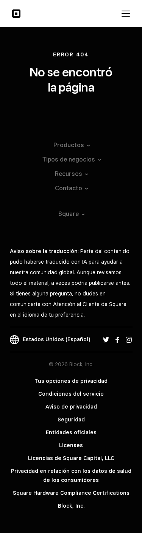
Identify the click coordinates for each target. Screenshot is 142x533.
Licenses (71, 445)
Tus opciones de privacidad (71, 381)
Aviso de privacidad (71, 407)
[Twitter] (106, 339)
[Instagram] (129, 339)
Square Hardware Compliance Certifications (71, 493)
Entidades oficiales (71, 432)
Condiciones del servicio (71, 394)
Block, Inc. (71, 506)
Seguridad (71, 419)
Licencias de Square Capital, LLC (71, 458)
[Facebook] (117, 339)
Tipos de (68, 159)
